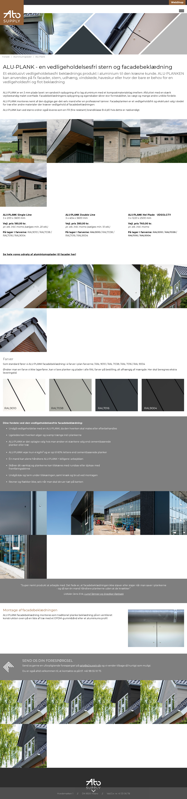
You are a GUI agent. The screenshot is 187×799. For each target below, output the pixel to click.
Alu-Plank (40, 56)
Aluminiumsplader (22, 56)
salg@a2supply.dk (90, 665)
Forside (6, 56)
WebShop (177, 2)
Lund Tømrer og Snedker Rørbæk (104, 594)
